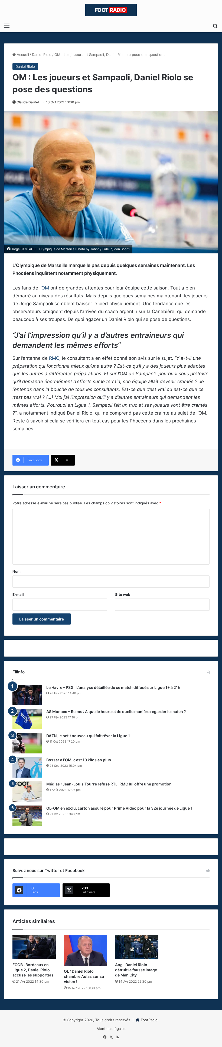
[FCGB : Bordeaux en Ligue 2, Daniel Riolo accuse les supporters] (34, 947)
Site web (122, 594)
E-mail (18, 594)
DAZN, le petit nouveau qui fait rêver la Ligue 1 (88, 735)
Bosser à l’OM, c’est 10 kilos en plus (78, 760)
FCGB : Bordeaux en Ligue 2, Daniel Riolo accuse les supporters (33, 969)
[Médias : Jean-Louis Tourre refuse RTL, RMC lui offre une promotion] (27, 791)
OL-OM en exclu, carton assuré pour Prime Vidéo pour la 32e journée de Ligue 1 (119, 808)
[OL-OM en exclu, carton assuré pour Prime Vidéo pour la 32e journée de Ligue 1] (27, 816)
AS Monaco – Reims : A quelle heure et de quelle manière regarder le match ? (116, 711)
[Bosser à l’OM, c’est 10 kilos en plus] (27, 767)
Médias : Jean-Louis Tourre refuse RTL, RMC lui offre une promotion (109, 784)
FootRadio (149, 1020)
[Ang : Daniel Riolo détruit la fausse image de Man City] (136, 947)
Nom (16, 571)
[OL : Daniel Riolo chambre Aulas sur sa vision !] (85, 950)
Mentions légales (111, 1028)
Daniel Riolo (41, 54)
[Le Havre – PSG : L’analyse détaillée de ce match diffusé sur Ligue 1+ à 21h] (27, 695)
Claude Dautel (28, 102)
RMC (54, 358)
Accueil (22, 54)
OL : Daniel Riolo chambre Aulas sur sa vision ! (84, 976)
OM (45, 288)
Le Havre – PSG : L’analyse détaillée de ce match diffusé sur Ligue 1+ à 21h (113, 687)
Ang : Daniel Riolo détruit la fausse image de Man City (136, 969)
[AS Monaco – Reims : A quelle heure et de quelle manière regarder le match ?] (27, 719)
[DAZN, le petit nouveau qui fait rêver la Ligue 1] (27, 743)
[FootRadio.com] (111, 10)
